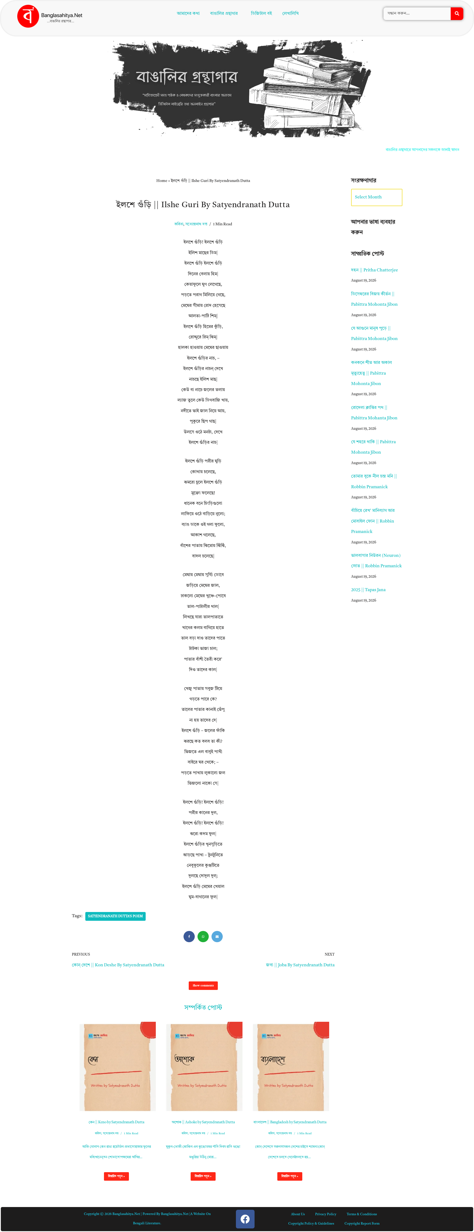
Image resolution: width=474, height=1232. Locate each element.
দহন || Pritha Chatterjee (374, 270)
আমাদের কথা (187, 14)
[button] (225, 14)
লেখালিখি (291, 14)
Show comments (203, 985)
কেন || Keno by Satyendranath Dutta (116, 1122)
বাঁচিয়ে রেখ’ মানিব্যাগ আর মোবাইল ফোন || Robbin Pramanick (373, 521)
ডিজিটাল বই (262, 14)
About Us (298, 1214)
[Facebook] (189, 936)
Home (161, 181)
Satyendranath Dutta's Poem (115, 916)
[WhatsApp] (203, 936)
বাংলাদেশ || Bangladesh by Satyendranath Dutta (289, 1122)
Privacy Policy (325, 1214)
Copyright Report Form (362, 1223)
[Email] (217, 936)
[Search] (457, 14)
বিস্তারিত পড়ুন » (114, 1178)
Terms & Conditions (362, 1214)
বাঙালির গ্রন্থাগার (222, 14)
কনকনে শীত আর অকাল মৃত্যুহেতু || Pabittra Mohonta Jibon (371, 373)
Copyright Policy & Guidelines (311, 1223)
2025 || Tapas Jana (368, 590)
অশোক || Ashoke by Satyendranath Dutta (203, 1122)
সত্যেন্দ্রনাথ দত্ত (196, 224)
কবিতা (178, 224)
